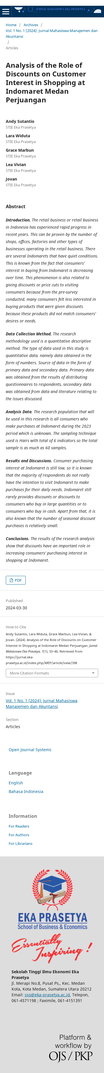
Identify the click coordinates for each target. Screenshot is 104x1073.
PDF (18, 580)
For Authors (19, 834)
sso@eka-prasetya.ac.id (47, 994)
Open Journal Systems (30, 749)
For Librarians (20, 843)
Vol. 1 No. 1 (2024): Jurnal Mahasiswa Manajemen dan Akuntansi (52, 33)
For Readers (19, 826)
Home (11, 24)
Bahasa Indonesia (26, 791)
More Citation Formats (29, 673)
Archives (31, 24)
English (16, 783)
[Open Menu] (6, 11)
